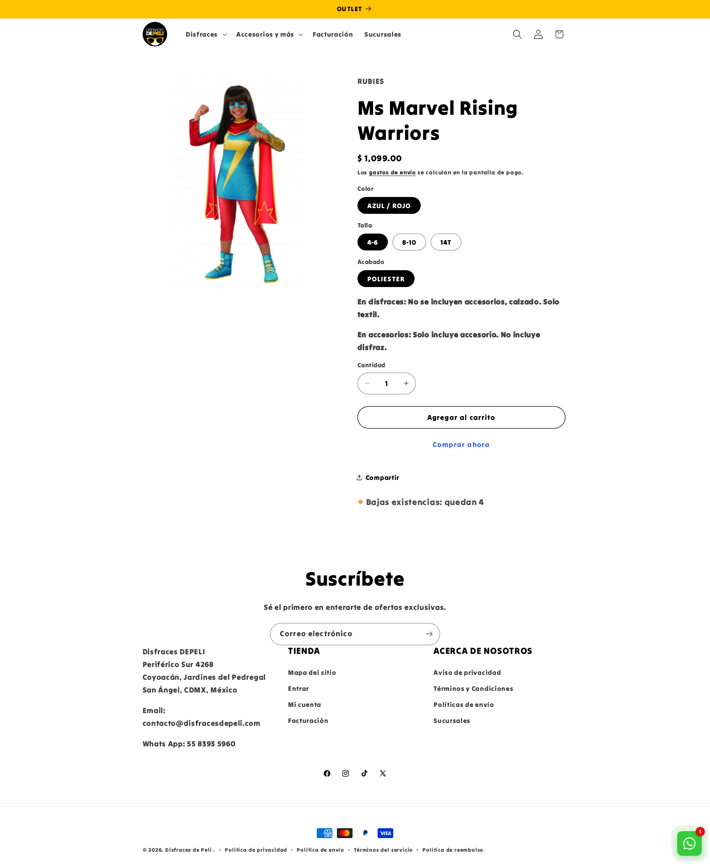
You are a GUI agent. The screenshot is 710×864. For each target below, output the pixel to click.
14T (446, 242)
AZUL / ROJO (389, 206)
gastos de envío (392, 172)
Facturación (308, 720)
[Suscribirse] (429, 634)
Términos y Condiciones (473, 688)
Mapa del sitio (312, 672)
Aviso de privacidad (467, 672)
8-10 (409, 242)
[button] (205, 34)
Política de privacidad (256, 849)
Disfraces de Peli (188, 849)
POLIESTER (386, 279)
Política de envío (320, 849)
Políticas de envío (463, 704)
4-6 (372, 242)
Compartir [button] (382, 477)
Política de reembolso (453, 849)
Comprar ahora (461, 444)
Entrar (298, 688)
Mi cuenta (304, 704)
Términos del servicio (383, 849)
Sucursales (451, 720)
